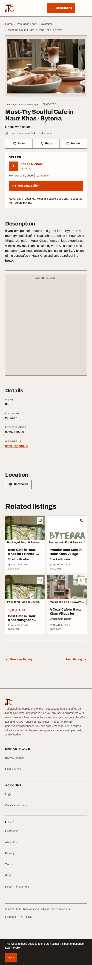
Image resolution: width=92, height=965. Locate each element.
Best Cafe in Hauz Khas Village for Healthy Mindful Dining (22, 622)
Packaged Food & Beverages (23, 104)
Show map (21, 484)
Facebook (11, 916)
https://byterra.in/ (16, 446)
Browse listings (14, 757)
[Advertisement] (46, 327)
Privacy (10, 853)
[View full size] (46, 66)
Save (21, 143)
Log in (8, 794)
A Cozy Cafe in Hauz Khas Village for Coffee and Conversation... (65, 615)
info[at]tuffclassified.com (56, 909)
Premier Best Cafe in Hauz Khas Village (66, 552)
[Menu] (82, 8)
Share (48, 143)
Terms (9, 864)
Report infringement (17, 886)
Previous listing (21, 659)
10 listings (42, 175)
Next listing (74, 659)
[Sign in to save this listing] (40, 520)
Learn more (12, 947)
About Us (11, 842)
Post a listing (13, 768)
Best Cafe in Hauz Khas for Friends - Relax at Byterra (22, 554)
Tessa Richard (32, 164)
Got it (11, 957)
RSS (29, 916)
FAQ (8, 875)
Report (75, 143)
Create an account (16, 805)
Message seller (28, 185)
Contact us (11, 831)
